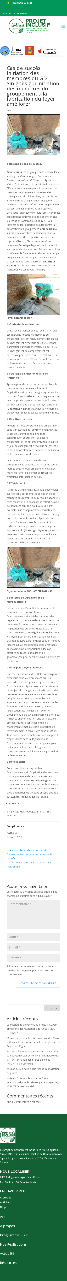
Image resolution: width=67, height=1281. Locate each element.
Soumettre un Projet (15, 13)
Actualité (7, 1253)
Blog (3, 1207)
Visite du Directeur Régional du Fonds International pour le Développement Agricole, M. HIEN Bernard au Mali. (32, 1082)
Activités (5, 1202)
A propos (5, 1197)
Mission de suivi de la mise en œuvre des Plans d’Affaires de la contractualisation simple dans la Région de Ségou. (33, 1042)
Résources (8, 1262)
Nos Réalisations (13, 1244)
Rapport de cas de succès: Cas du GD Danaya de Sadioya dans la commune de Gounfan (29, 854)
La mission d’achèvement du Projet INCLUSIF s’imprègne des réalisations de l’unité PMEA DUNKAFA (32, 1028)
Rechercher (52, 1008)
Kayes (10, 110)
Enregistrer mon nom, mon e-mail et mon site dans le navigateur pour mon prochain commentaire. (32, 970)
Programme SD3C (14, 1235)
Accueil (5, 1216)
